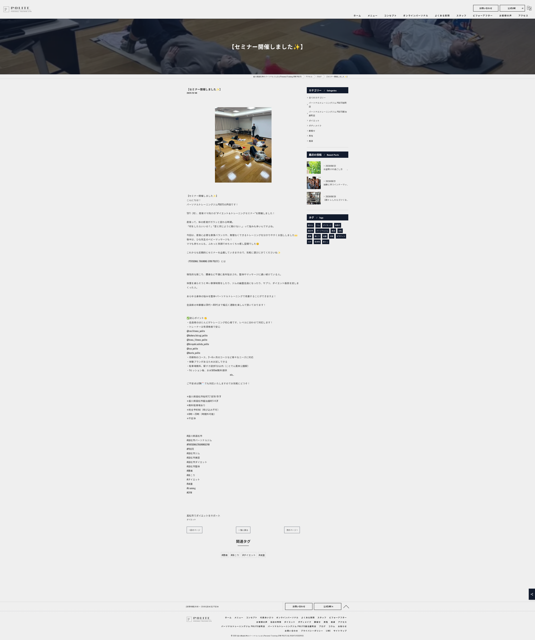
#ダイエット (249, 555)
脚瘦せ (312, 130)
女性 (340, 230)
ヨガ (309, 241)
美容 (333, 230)
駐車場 (317, 241)
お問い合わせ (485, 8)
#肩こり (235, 555)
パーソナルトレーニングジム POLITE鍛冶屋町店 (328, 113)
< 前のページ (194, 529)
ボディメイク (315, 125)
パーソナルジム (322, 230)
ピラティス (341, 236)
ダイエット (191, 519)
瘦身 (311, 140)
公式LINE (512, 8)
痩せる (310, 225)
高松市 (310, 230)
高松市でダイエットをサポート (203, 515)
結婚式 (337, 225)
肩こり (317, 236)
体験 (331, 236)
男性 (311, 135)
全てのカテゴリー (317, 97)
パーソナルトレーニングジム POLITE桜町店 (328, 104)
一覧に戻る (243, 529)
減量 (324, 236)
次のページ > (292, 529)
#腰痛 (225, 555)
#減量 (262, 555)
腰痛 (309, 236)
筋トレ (325, 241)
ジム (318, 225)
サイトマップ (340, 630)
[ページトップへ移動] (346, 606)
